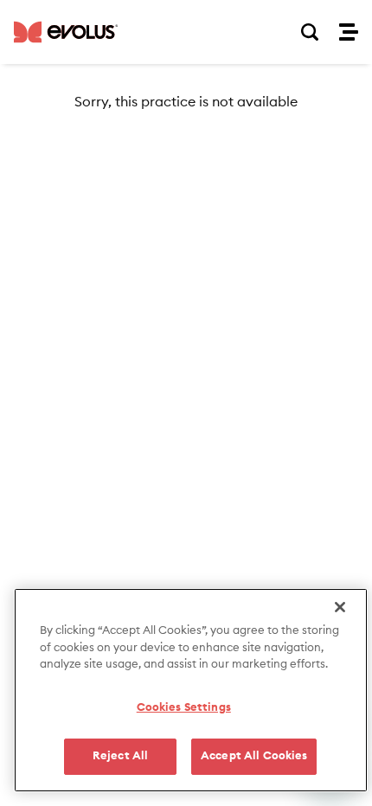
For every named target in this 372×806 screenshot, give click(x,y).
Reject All (120, 756)
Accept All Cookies (254, 756)
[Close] (340, 607)
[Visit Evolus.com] (66, 32)
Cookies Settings (184, 707)
